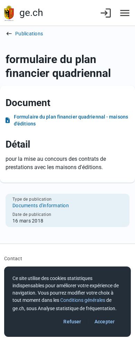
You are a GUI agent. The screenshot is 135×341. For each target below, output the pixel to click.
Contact (13, 258)
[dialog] (67, 301)
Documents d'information (40, 205)
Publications (29, 33)
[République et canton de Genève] (9, 13)
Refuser (72, 321)
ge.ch (31, 12)
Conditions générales (82, 300)
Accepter (104, 321)
